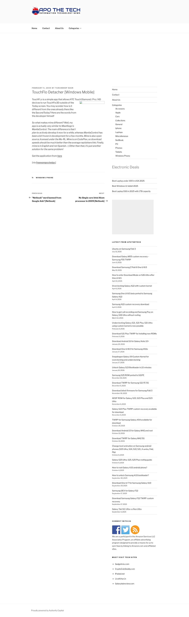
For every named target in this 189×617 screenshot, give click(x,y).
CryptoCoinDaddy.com (125, 569)
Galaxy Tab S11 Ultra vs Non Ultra (127, 509)
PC (116, 144)
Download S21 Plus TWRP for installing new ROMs (134, 333)
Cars (117, 116)
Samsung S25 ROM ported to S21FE (128, 375)
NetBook (119, 140)
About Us (59, 28)
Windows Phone (45, 178)
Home (34, 28)
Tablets (118, 152)
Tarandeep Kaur (64, 88)
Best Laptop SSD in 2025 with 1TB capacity (131, 191)
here (59, 156)
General (118, 124)
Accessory (120, 108)
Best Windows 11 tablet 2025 (125, 186)
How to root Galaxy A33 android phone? (129, 467)
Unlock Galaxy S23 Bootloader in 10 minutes (131, 367)
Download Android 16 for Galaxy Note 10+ (130, 341)
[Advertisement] (94, 53)
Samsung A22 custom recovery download (130, 304)
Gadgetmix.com (122, 564)
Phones (118, 148)
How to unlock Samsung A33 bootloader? (130, 475)
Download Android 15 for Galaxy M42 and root (132, 430)
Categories (74, 28)
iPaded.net (120, 574)
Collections (120, 120)
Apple (118, 112)
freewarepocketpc (45, 162)
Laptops (119, 132)
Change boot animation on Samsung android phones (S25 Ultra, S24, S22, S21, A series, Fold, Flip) (132, 449)
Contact (46, 28)
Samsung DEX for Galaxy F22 (125, 490)
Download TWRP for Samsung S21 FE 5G (130, 383)
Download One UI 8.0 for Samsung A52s (130, 349)
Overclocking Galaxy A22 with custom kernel (132, 286)
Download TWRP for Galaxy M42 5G (128, 438)
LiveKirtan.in (120, 579)
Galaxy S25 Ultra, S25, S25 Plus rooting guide (132, 460)
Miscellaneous (121, 136)
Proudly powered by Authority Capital (47, 610)
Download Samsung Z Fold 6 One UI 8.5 (129, 267)
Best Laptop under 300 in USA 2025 (128, 181)
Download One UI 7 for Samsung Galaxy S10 (131, 483)
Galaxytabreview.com (124, 583)
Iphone (118, 128)
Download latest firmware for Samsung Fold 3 (132, 390)
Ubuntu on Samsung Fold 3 (124, 249)
